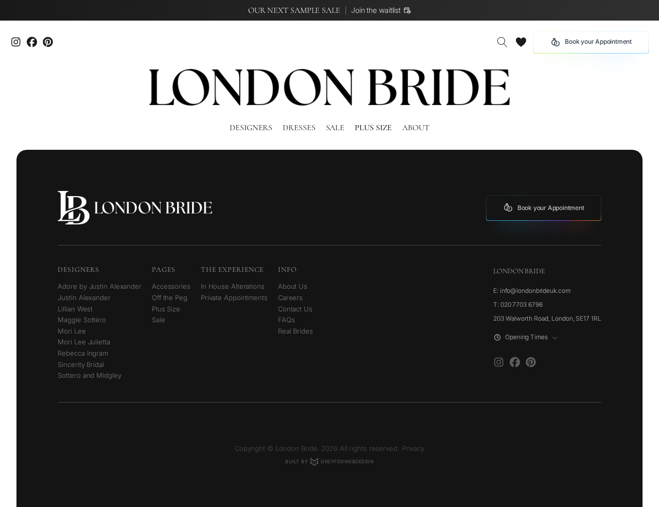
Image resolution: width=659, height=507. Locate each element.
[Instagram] (15, 42)
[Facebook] (514, 362)
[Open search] (502, 42)
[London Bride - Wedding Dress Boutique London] (329, 87)
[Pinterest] (47, 42)
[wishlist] (520, 42)
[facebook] (31, 42)
